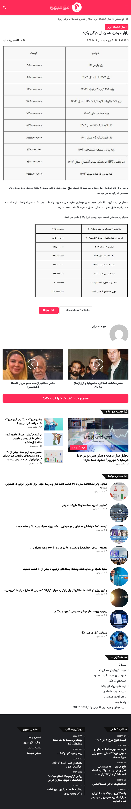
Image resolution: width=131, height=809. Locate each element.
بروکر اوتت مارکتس (115, 697)
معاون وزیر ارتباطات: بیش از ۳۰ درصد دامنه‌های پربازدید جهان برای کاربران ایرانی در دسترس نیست (22, 456)
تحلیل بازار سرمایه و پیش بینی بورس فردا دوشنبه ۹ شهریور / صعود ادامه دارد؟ (102, 457)
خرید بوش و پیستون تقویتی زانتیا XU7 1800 (99, 707)
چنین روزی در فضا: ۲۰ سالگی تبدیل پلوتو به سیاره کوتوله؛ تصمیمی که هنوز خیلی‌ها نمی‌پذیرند (55, 590)
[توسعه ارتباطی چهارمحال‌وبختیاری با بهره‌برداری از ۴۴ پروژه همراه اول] (119, 555)
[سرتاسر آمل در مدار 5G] (119, 640)
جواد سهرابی (98, 326)
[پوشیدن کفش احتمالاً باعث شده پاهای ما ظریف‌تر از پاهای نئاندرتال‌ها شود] (53, 439)
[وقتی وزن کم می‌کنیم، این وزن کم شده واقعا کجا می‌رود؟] (53, 424)
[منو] (126, 8)
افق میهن (120, 19)
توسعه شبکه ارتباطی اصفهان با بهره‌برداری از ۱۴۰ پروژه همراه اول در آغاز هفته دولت (61, 526)
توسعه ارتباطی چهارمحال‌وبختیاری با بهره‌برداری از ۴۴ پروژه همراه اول (69, 548)
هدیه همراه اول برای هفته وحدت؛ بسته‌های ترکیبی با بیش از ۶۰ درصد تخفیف (65, 569)
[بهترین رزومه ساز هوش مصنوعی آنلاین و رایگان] (119, 619)
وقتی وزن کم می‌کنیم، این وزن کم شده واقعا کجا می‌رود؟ (23, 421)
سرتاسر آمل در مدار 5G (94, 633)
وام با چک (120, 702)
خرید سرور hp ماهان (114, 691)
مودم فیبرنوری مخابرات (112, 670)
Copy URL (48, 310)
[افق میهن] (65, 7)
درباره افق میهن (32, 742)
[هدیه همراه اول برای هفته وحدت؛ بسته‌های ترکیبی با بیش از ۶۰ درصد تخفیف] (119, 576)
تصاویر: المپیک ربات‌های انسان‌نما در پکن (84, 505)
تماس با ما (34, 737)
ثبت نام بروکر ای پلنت (113, 686)
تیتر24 (122, 665)
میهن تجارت (34, 753)
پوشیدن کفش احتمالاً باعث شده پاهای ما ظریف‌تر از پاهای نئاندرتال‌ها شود (23, 439)
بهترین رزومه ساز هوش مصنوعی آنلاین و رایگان (80, 612)
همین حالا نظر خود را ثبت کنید (65, 398)
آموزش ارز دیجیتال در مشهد (109, 675)
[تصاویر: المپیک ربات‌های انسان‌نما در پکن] (119, 512)
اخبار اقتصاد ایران (103, 19)
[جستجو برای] (4, 8)
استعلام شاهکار (117, 681)
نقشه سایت (34, 748)
